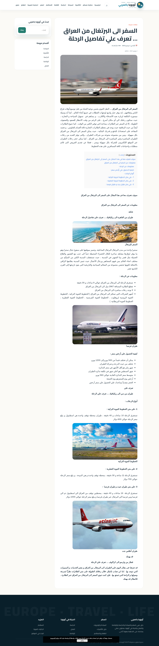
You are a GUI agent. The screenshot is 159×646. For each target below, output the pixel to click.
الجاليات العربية (33, 5)
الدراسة (63, 5)
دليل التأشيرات (101, 629)
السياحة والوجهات (100, 625)
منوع (17, 5)
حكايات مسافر (88, 5)
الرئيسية (97, 5)
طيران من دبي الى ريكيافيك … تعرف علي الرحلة (112, 394)
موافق (82, 641)
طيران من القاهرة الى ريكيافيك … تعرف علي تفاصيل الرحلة (107, 217)
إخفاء (122, 155)
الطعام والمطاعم (100, 633)
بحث (22, 30)
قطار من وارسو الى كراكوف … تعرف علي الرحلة (112, 562)
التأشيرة (78, 5)
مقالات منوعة (133, 24)
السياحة (70, 5)
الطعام (23, 5)
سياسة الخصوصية (54, 638)
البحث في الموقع (38, 633)
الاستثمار (49, 5)
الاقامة (56, 5)
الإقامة (46, 61)
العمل (42, 5)
